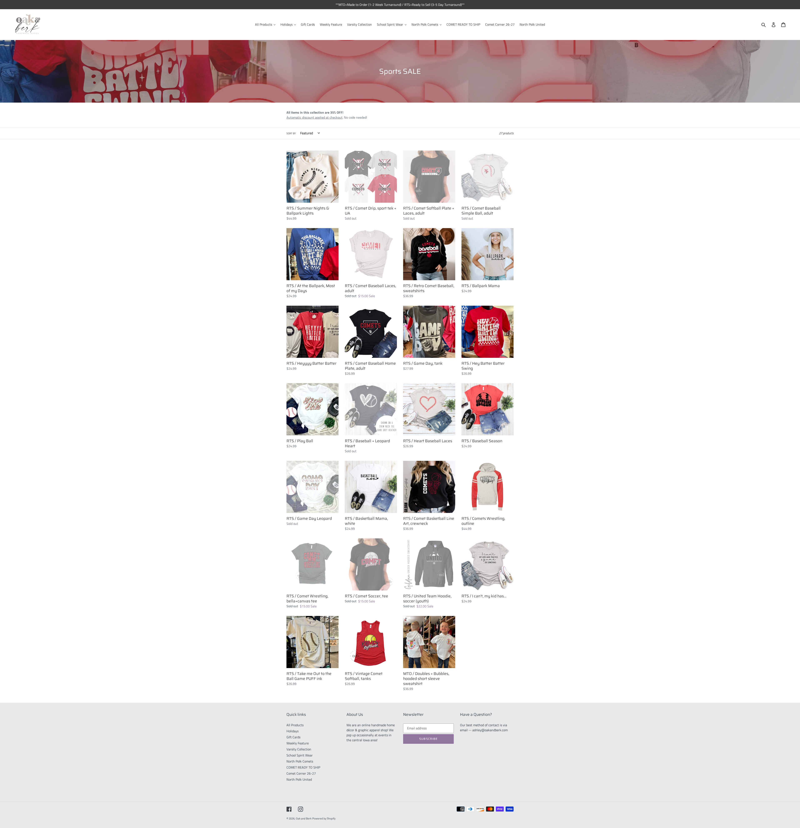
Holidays (292, 731)
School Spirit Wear (299, 755)
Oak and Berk (303, 818)
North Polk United (299, 779)
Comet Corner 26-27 (301, 773)
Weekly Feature (297, 743)
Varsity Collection (298, 749)
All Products (295, 724)
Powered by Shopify (323, 818)
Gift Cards (293, 737)
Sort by (291, 133)
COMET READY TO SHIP (303, 767)
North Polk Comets (299, 761)
